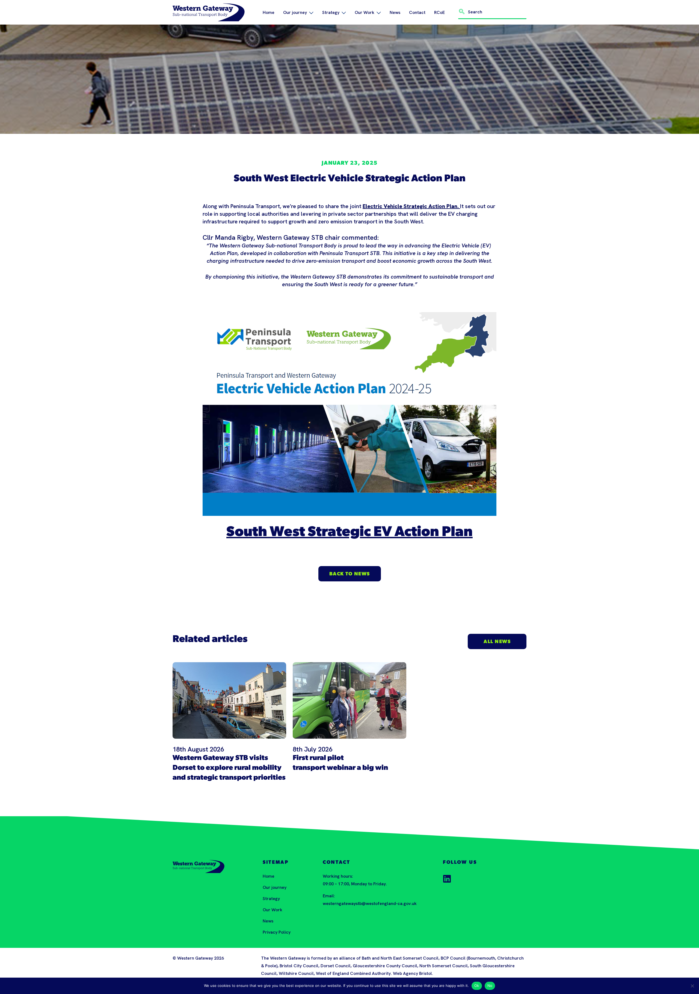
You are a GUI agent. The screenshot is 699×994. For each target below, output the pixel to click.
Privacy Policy (277, 932)
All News (497, 642)
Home (268, 12)
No (490, 985)
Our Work (364, 12)
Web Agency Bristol (412, 973)
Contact (417, 12)
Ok (476, 985)
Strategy (330, 12)
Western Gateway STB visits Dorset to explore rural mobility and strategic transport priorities (229, 768)
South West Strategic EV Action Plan (349, 532)
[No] (692, 986)
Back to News (349, 574)
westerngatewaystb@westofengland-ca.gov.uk (370, 903)
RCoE (439, 12)
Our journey (295, 12)
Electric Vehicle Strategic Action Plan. (411, 206)
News (395, 12)
